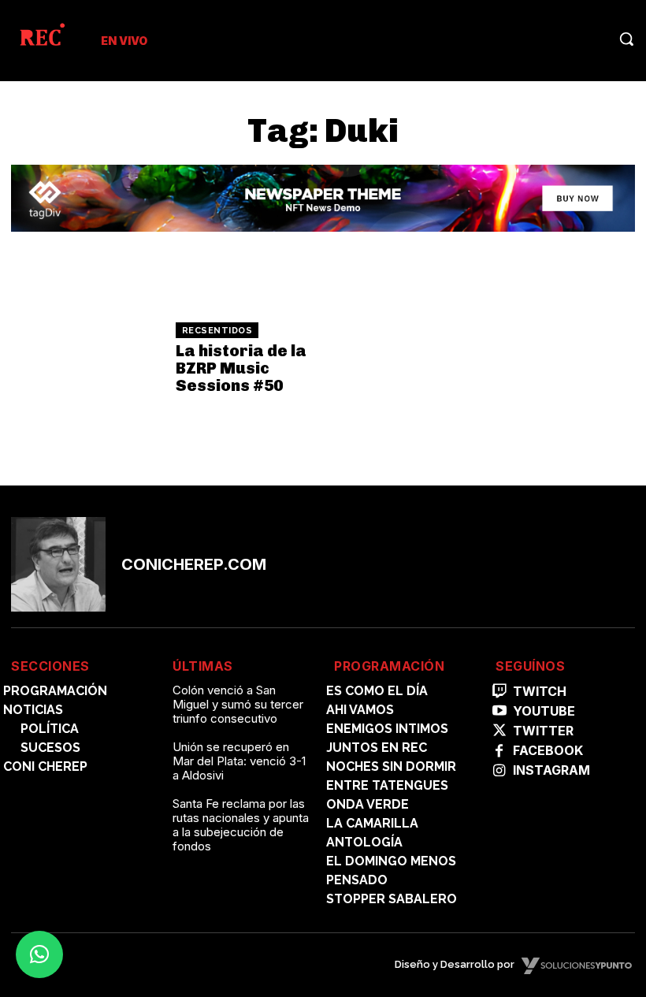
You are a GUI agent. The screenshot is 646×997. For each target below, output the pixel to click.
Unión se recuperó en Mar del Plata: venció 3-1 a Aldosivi (239, 761)
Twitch (539, 691)
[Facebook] (499, 751)
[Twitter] (499, 731)
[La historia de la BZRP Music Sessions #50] (88, 359)
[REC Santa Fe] (41, 37)
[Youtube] (499, 711)
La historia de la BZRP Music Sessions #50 (241, 368)
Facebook (548, 750)
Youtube (544, 711)
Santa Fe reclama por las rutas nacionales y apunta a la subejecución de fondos (241, 825)
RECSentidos (217, 331)
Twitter (543, 731)
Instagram (551, 770)
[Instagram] (499, 771)
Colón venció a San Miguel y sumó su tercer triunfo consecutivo (238, 704)
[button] (626, 39)
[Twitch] (499, 691)
